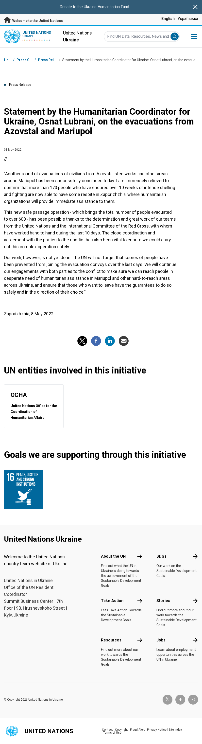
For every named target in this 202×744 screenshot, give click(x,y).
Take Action (112, 600)
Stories (163, 600)
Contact (107, 729)
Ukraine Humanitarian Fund (106, 6)
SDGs (161, 556)
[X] (82, 341)
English (168, 18)
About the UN (113, 556)
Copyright (121, 729)
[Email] (124, 341)
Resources (111, 640)
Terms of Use (112, 732)
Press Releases (51, 60)
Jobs (161, 640)
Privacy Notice (157, 729)
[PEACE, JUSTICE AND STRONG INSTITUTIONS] (26, 489)
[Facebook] (96, 341)
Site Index (175, 729)
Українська (188, 18)
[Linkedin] (110, 341)
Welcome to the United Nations (37, 21)
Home (9, 60)
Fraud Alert (137, 729)
